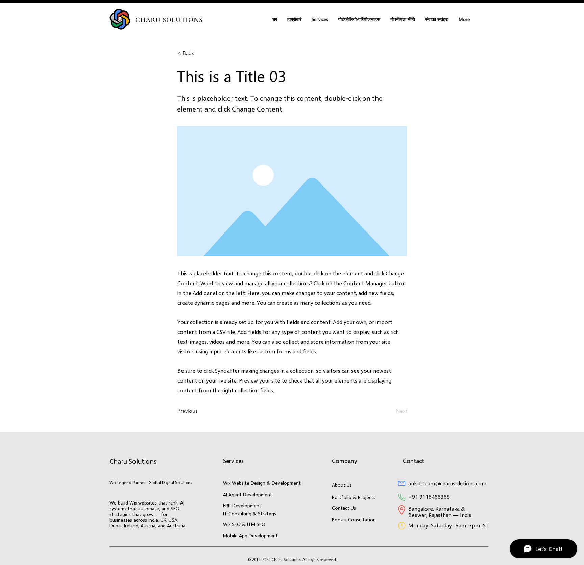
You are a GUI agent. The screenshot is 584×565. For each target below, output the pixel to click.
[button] (320, 19)
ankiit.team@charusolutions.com (447, 483)
